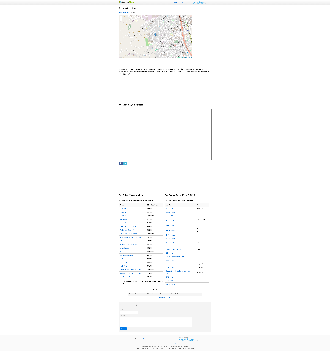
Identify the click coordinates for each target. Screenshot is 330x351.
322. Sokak (170, 221)
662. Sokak (170, 260)
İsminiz (122, 309)
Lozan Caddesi (125, 248)
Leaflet (182, 57)
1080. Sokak (170, 212)
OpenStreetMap (188, 57)
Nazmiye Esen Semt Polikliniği (130, 270)
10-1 (121, 259)
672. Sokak (170, 277)
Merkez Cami (124, 219)
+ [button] (121, 17)
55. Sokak (123, 216)
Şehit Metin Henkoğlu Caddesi (130, 237)
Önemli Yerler (179, 2)
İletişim (177, 344)
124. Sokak (170, 253)
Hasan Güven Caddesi (173, 249)
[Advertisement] (202, 40)
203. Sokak (170, 242)
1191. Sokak (170, 284)
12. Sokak (123, 208)
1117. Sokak (170, 225)
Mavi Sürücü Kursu (126, 277)
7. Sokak (122, 241)
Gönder (123, 329)
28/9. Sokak (170, 281)
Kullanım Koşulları (170, 344)
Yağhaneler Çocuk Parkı (128, 226)
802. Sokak (170, 267)
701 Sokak (123, 262)
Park (121, 252)
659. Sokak (170, 264)
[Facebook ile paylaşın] (121, 163)
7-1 (167, 246)
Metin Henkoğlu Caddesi (128, 234)
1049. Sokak (170, 239)
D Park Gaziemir (171, 235)
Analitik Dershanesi (126, 255)
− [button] (121, 20)
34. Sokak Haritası (165, 297)
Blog (181, 344)
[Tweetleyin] (125, 163)
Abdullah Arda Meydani (128, 244)
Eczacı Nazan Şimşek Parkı (175, 257)
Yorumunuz (123, 315)
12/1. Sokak (124, 266)
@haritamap (145, 339)
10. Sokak (169, 208)
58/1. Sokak (170, 216)
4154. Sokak (170, 230)
